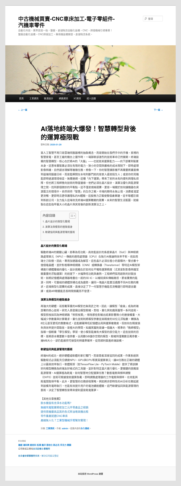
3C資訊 (77, 98)
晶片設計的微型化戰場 (57, 221)
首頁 (21, 98)
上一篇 (22, 109)
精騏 (69, 445)
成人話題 (91, 98)
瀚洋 (44, 445)
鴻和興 (26, 445)
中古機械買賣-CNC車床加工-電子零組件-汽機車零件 (66, 22)
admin (65, 428)
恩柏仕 (49, 445)
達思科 (33, 445)
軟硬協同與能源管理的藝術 (60, 232)
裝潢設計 (48, 98)
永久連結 (85, 428)
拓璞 (39, 445)
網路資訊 (63, 98)
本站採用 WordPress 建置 (90, 473)
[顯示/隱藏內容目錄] (71, 216)
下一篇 (158, 109)
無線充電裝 (49, 407)
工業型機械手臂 (66, 420)
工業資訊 (34, 98)
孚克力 (63, 445)
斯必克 (56, 445)
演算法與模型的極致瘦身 (58, 226)
